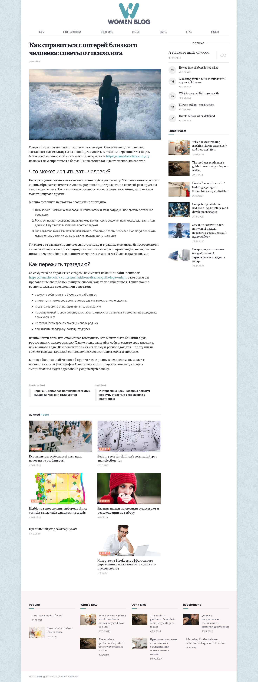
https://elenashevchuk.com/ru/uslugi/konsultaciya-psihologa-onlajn (77, 277)
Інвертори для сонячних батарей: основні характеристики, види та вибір (208, 255)
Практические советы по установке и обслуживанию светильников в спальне (163, 647)
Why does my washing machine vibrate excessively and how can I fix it (209, 146)
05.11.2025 (197, 175)
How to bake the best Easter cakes (198, 68)
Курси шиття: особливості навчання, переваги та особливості (55, 458)
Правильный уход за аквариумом (53, 529)
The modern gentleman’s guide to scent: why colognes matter (210, 167)
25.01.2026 (35, 61)
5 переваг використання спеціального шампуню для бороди (215, 621)
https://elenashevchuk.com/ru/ (127, 156)
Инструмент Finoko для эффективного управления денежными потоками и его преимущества (126, 565)
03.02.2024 (156, 658)
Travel (163, 31)
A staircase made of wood (188, 52)
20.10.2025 (197, 216)
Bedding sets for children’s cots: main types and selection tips (127, 458)
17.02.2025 (102, 465)
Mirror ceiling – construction (196, 105)
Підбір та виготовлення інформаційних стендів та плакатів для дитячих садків (58, 511)
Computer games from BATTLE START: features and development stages (210, 208)
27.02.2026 (198, 154)
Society (215, 31)
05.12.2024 (34, 533)
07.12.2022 (52, 636)
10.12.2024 (102, 517)
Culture (136, 31)
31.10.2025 (197, 195)
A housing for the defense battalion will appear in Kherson (202, 80)
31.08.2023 (206, 631)
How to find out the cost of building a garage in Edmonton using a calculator (210, 187)
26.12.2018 (191, 647)
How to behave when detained (197, 116)
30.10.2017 (37, 620)
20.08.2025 (198, 241)
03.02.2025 (35, 517)
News (41, 31)
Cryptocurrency (72, 31)
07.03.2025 (35, 465)
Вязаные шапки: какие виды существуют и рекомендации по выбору (128, 511)
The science (107, 31)
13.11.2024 (102, 573)
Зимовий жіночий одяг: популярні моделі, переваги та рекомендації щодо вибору (209, 231)
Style (189, 31)
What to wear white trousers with (199, 94)
